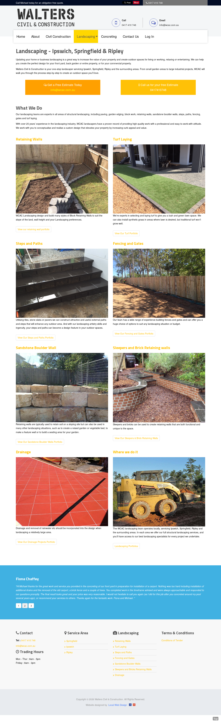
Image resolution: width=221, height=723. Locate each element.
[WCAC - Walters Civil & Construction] (46, 17)
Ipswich (70, 650)
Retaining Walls (29, 139)
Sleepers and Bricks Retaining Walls (133, 673)
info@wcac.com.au (169, 25)
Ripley (69, 656)
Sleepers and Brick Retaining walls (141, 347)
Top (216, 718)
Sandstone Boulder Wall (36, 347)
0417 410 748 (129, 25)
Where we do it (125, 452)
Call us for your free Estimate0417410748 (159, 87)
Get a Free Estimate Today (64, 87)
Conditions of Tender (172, 644)
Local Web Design (117, 709)
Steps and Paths (29, 243)
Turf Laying (122, 139)
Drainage (23, 452)
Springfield (71, 645)
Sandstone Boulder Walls (127, 667)
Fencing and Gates (128, 243)
